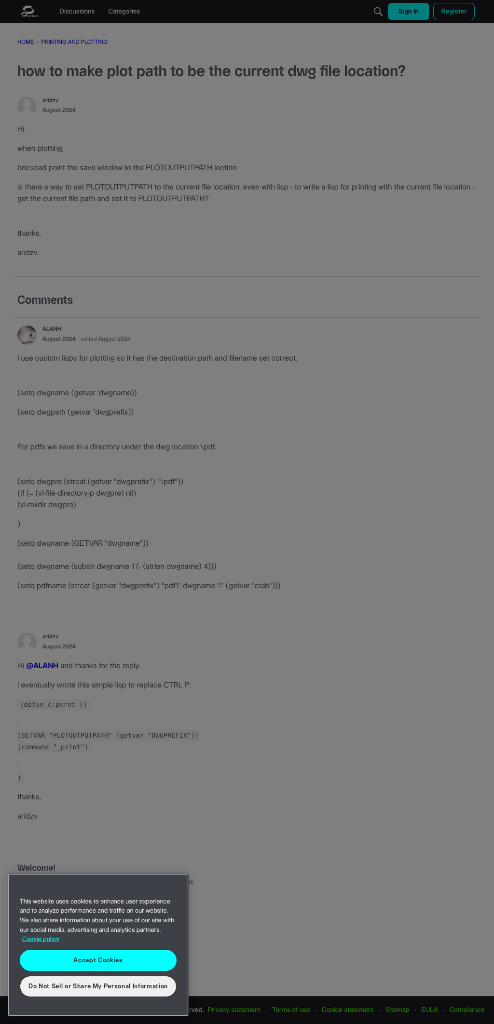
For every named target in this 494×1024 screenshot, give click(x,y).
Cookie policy (40, 940)
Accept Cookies (98, 960)
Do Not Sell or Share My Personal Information (98, 986)
